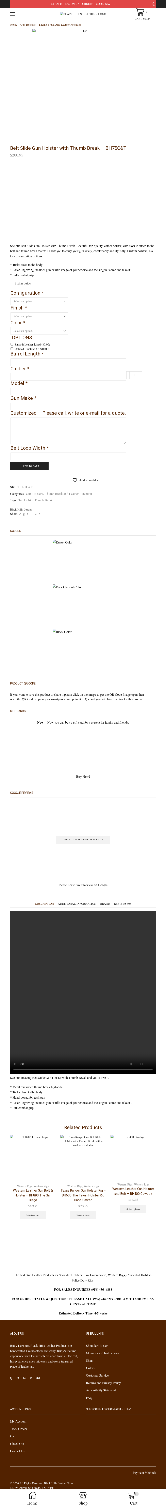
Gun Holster (25, 500)
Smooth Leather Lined (32, 344)
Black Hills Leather (21, 509)
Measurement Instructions (102, 1353)
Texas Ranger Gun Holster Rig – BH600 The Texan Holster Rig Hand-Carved (83, 1195)
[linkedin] (35, 514)
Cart (13, 1436)
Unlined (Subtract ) (32, 349)
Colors (90, 1368)
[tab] (44, 904)
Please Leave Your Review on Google (83, 885)
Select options (32, 1215)
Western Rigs (24, 1186)
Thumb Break (43, 500)
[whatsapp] (38, 514)
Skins (89, 1360)
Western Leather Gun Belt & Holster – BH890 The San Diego (33, 1195)
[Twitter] (20, 514)
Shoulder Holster (97, 1345)
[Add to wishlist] (49, 1143)
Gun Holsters (27, 24)
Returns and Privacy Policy (103, 1382)
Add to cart (31, 466)
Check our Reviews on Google (83, 839)
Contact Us (17, 1451)
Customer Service (97, 1375)
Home (13, 24)
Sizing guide (23, 283)
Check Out (17, 1443)
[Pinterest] (27, 514)
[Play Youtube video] (83, 202)
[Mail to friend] (31, 514)
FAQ (89, 1397)
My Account (18, 1421)
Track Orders (18, 1429)
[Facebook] (24, 514)
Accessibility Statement (101, 1390)
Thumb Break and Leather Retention (60, 24)
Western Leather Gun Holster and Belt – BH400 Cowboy (133, 1191)
